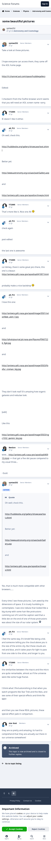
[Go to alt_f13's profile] (4, 129)
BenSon (12, 447)
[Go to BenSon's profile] (4, 448)
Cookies (38, 801)
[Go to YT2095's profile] (4, 113)
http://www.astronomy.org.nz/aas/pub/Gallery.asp (25, 173)
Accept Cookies (16, 829)
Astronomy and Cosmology (26, 31)
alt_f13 (12, 128)
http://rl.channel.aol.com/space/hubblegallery (23, 76)
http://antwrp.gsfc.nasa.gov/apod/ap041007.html (25, 274)
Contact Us (27, 801)
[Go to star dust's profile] (4, 724)
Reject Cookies (38, 829)
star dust (13, 723)
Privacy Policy (15, 801)
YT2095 (12, 112)
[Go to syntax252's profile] (3, 29)
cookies (19, 813)
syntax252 (11, 28)
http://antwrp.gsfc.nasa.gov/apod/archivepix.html (25, 195)
